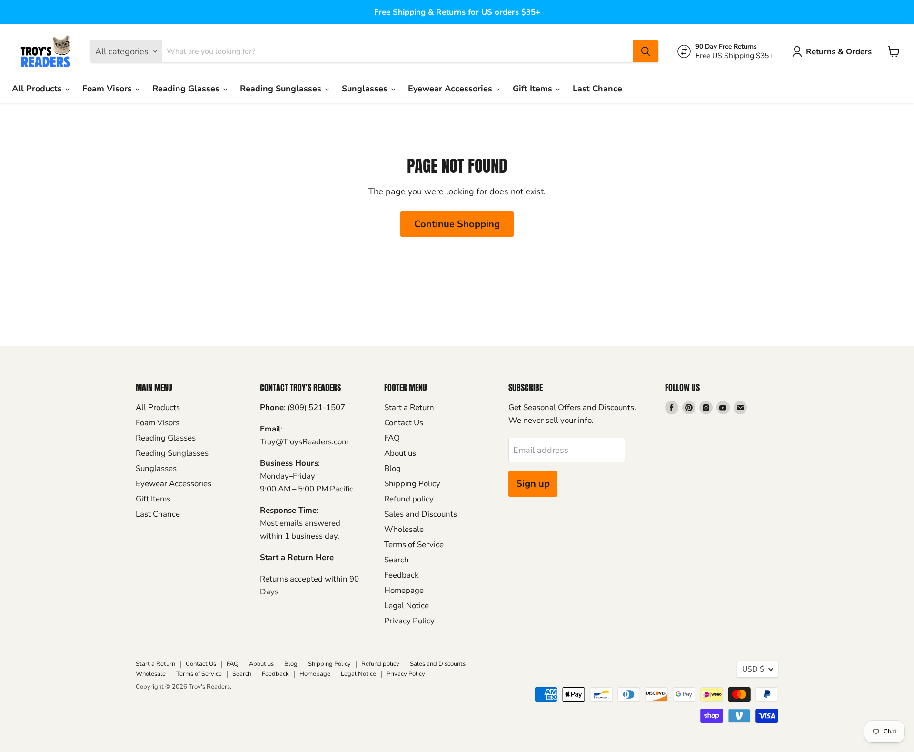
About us (400, 453)
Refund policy (409, 498)
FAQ (392, 437)
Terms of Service (414, 544)
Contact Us (403, 422)
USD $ (753, 669)
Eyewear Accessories (451, 88)
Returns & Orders (839, 51)
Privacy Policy (409, 620)
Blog (392, 468)
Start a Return (409, 407)
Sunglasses (366, 88)
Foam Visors (108, 88)
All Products (38, 88)
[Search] (645, 51)
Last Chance (597, 88)
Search (396, 559)
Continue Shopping (457, 224)
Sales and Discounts (420, 514)
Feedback (401, 575)
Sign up (533, 483)
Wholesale (404, 529)
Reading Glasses (187, 88)
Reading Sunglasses (282, 88)
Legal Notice (406, 605)
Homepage (404, 590)
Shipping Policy (412, 483)
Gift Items (534, 88)
